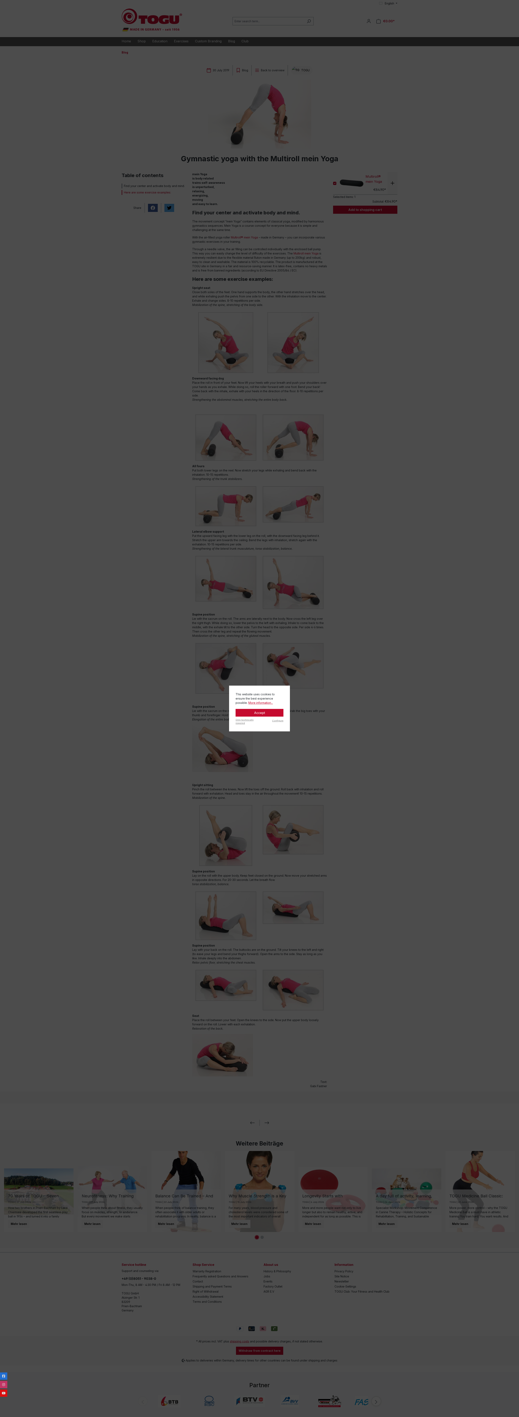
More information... (260, 702)
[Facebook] (3, 1376)
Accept (259, 713)
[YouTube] (3, 1393)
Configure (277, 720)
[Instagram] (3, 1384)
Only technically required (245, 721)
